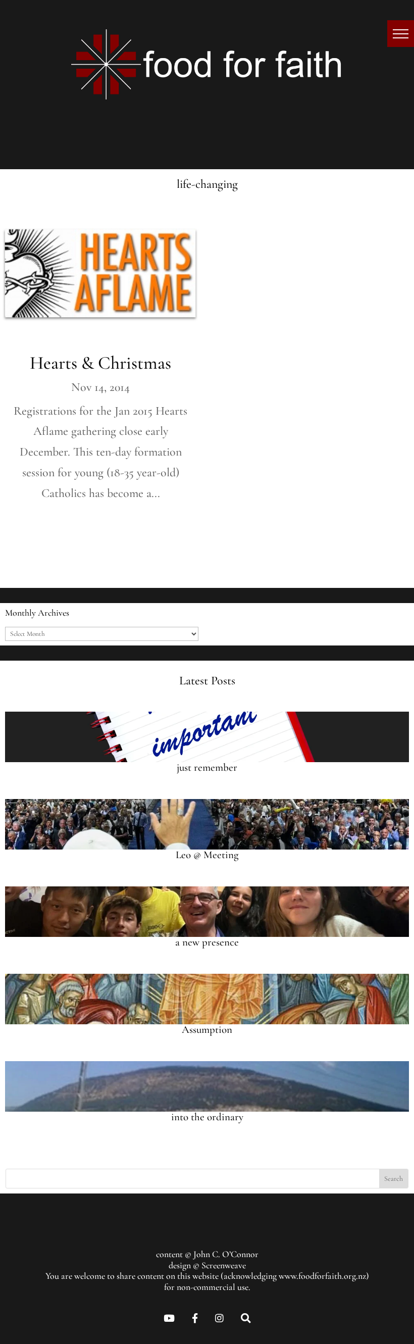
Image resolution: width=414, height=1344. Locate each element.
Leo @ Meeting (207, 855)
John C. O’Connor (225, 1254)
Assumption (207, 1029)
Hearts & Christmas (100, 363)
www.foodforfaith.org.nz (322, 1275)
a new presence (207, 942)
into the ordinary (207, 1117)
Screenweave (223, 1265)
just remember (207, 767)
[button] (400, 33)
